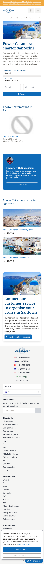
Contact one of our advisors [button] (18, 337)
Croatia (6, 480)
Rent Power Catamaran (15, 18)
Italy (4, 502)
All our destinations (11, 506)
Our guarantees (9, 428)
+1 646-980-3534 (23, 357)
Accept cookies (22, 549)
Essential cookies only (22, 555)
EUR (9, 386)
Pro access (7, 528)
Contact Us (23, 380)
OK (38, 410)
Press (5, 444)
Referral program (10, 434)
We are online (36, 561)
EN (9, 392)
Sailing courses (9, 516)
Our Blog (6, 463)
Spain (5, 486)
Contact (6, 470)
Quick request (9, 519)
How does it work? (11, 424)
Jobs (4, 447)
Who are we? (8, 421)
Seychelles (7, 493)
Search (23, 94)
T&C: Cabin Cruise (10, 454)
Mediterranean (31, 18)
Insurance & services (11, 437)
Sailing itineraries (10, 512)
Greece (6, 483)
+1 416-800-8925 (23, 365)
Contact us (22, 185)
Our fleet (6, 509)
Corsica (6, 489)
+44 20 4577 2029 (23, 361)
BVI (4, 496)
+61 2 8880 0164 (23, 369)
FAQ (4, 441)
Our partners (8, 431)
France (5, 499)
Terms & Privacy (9, 450)
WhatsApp (23, 376)
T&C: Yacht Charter (11, 457)
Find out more (24, 544)
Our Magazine (9, 467)
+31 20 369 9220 (23, 372)
